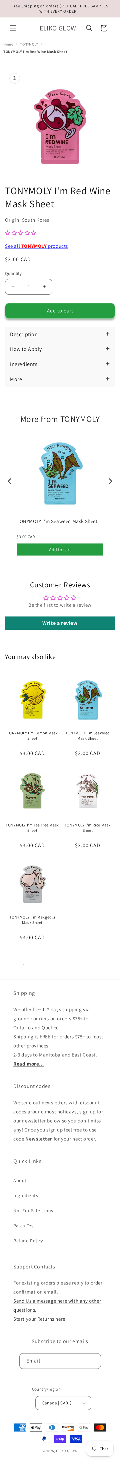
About (20, 1180)
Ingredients (25, 1195)
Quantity (13, 273)
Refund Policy (28, 1241)
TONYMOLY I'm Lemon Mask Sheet (32, 735)
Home (8, 44)
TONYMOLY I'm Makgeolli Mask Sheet (32, 920)
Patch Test (24, 1226)
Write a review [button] (59, 623)
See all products (36, 246)
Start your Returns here (39, 1319)
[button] (13, 28)
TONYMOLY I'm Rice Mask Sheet (88, 827)
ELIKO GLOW (66, 1451)
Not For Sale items (33, 1211)
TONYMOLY (29, 44)
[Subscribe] (93, 1361)
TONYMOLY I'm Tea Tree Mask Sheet (32, 827)
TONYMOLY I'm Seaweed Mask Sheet (57, 521)
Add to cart (60, 549)
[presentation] (9, 481)
